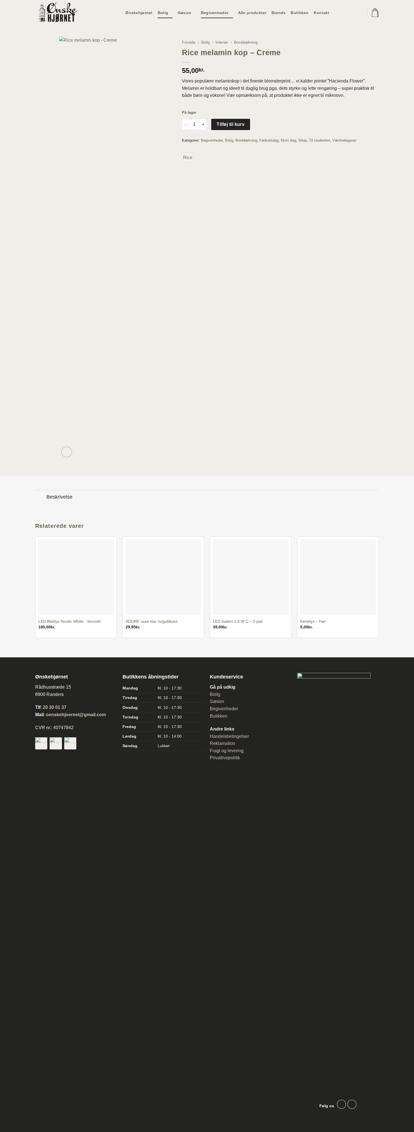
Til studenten (319, 140)
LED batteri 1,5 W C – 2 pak (238, 621)
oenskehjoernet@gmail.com (76, 714)
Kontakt (322, 12)
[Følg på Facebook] (341, 1104)
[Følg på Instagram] (352, 1104)
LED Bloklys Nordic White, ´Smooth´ (70, 621)
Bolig (163, 12)
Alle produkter (252, 12)
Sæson (184, 12)
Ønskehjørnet (138, 12)
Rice (187, 157)
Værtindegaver (344, 140)
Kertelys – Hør (313, 621)
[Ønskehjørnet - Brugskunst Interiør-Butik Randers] (63, 12)
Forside (188, 42)
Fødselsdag (269, 140)
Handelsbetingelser (229, 736)
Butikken (299, 12)
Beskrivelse (59, 497)
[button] (375, 12)
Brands (278, 12)
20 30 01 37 (54, 707)
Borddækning (246, 42)
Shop (302, 140)
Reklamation (222, 743)
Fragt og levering (227, 750)
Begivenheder (214, 12)
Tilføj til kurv (230, 124)
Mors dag (288, 140)
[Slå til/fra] (40, 498)
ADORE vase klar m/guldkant (151, 621)
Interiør (221, 42)
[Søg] (358, 12)
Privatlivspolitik (225, 757)
